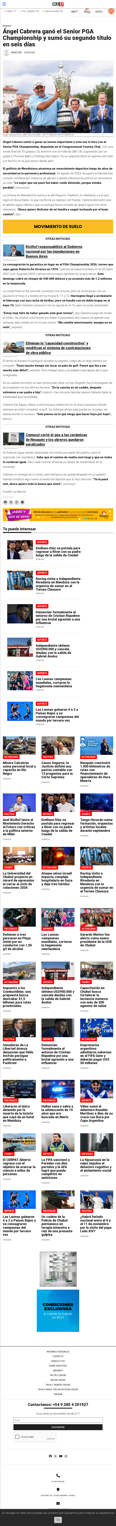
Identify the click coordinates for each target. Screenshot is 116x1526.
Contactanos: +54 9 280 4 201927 (58, 1404)
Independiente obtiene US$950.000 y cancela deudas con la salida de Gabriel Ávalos (53, 651)
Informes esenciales (58, 1351)
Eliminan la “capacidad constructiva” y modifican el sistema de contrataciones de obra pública (58, 348)
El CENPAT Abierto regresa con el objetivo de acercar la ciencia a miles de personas (19, 1167)
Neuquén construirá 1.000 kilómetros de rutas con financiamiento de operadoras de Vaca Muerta (95, 772)
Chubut (86, 813)
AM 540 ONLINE (58, 1380)
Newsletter (58, 1361)
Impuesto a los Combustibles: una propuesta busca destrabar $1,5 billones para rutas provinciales (17, 997)
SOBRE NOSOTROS (58, 1365)
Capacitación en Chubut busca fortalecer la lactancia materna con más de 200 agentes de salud (94, 997)
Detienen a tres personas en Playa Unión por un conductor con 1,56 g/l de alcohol (17, 942)
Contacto (58, 1356)
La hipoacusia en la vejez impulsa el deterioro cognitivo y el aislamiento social (95, 1165)
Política (48, 756)
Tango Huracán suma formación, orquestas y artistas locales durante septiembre (96, 825)
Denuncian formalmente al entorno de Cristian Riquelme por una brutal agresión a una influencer (58, 617)
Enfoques (87, 1153)
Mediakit (58, 1370)
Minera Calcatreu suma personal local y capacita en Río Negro (19, 768)
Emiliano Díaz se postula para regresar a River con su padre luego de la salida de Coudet (58, 551)
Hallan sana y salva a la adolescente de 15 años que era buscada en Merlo (57, 1112)
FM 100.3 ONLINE (58, 1375)
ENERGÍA (58, 1394)
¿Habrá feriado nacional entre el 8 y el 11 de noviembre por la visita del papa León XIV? (95, 1224)
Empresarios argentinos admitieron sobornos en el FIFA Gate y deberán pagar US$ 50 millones (95, 1054)
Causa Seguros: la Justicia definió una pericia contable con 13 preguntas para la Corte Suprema (57, 770)
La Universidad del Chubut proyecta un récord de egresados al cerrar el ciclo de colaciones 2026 (18, 881)
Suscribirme (58, 1427)
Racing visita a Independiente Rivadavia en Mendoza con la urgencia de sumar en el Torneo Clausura (58, 584)
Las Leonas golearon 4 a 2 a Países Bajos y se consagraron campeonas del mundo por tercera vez (57, 715)
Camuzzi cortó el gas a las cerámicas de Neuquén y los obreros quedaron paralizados (56, 439)
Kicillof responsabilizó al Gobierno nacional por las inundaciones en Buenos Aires (54, 251)
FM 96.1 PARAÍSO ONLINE (58, 1384)
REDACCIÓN (16, 52)
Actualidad (11, 756)
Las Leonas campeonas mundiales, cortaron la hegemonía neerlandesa (54, 682)
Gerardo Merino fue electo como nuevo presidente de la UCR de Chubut (96, 940)
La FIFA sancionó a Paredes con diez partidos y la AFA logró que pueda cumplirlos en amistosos (55, 1169)
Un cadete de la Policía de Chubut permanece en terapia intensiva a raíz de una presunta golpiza (56, 1226)
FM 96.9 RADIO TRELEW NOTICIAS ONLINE (58, 1389)
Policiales (10, 928)
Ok (58, 1519)
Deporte (7, 25)
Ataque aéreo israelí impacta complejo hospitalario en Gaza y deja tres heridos (56, 879)
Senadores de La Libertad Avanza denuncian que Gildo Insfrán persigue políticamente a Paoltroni (18, 1054)
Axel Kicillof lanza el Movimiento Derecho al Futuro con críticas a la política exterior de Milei (19, 827)
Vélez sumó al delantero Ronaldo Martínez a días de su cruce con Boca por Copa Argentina (96, 1114)
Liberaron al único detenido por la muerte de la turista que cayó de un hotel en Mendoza (18, 1114)
